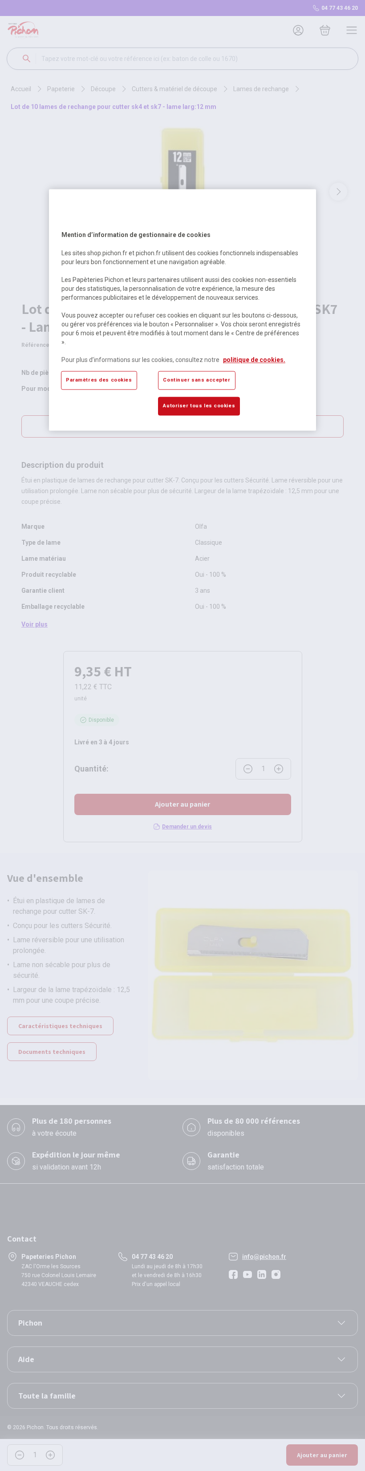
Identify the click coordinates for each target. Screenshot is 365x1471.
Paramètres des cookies (99, 380)
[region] (182, 309)
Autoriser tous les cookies (199, 405)
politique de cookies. (254, 359)
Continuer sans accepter (196, 380)
